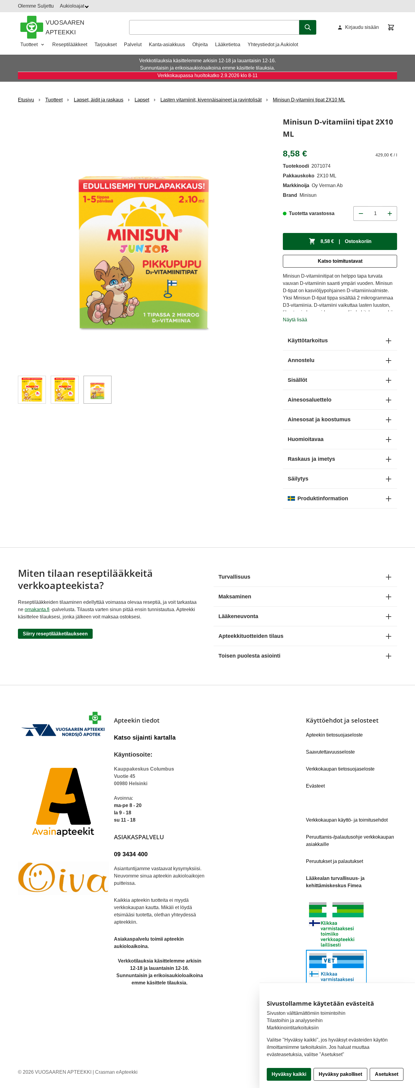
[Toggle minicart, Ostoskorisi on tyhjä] (391, 27)
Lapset (142, 99)
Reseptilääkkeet (69, 44)
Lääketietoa (227, 44)
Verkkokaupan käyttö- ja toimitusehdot (347, 820)
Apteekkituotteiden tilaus (250, 636)
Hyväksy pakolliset (340, 1074)
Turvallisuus (234, 577)
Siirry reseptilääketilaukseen (55, 633)
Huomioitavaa (306, 439)
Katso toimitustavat (340, 261)
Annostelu (301, 360)
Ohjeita (200, 44)
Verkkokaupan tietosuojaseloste (340, 769)
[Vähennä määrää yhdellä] (360, 213)
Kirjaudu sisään (362, 27)
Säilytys (298, 479)
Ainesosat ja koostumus (319, 419)
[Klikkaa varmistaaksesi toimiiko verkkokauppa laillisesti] (351, 950)
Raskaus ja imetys (311, 459)
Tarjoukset (105, 44)
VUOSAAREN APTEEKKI (65, 27)
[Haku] (307, 27)
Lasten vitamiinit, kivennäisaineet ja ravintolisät (211, 99)
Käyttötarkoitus (308, 340)
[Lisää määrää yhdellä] (389, 213)
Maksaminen (234, 597)
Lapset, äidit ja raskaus (98, 99)
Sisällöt (297, 380)
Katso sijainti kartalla (145, 737)
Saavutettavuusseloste (330, 751)
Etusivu (26, 99)
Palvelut (133, 44)
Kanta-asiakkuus (167, 44)
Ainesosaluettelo (309, 400)
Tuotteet (29, 44)
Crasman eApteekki (116, 1072)
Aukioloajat (72, 6)
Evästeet (315, 786)
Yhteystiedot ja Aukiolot (273, 44)
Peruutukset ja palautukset (334, 861)
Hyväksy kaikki (289, 1074)
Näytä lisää (295, 319)
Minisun (308, 195)
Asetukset (386, 1074)
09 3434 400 (131, 854)
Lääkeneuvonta (238, 616)
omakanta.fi (37, 609)
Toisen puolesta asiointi (249, 656)
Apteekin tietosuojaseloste (334, 734)
